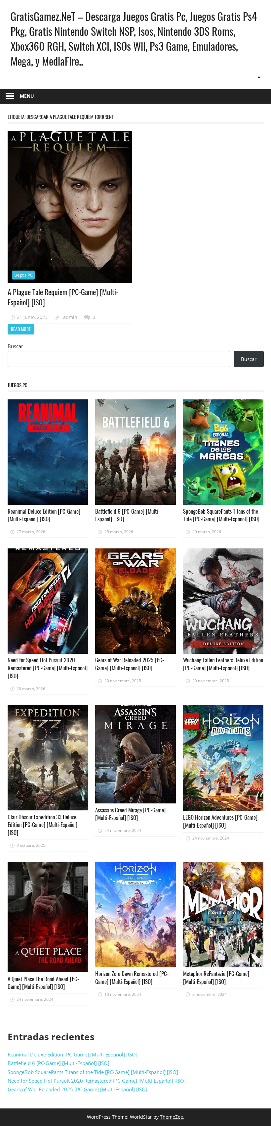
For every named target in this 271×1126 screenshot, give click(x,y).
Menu (27, 96)
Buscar (15, 346)
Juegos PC (23, 275)
